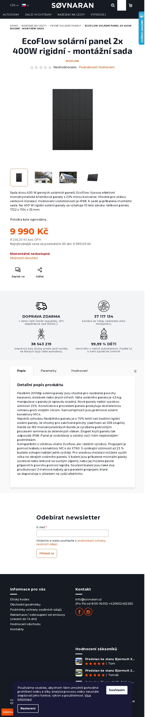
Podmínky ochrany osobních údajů (36, 609)
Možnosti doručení (24, 258)
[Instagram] (88, 612)
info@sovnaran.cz (88, 599)
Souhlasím (117, 690)
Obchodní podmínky (25, 604)
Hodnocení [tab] (79, 370)
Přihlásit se (46, 553)
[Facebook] (79, 612)
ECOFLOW (72, 61)
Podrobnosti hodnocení (96, 67)
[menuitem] (11, 15)
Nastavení (28, 708)
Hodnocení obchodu (25, 624)
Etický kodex (20, 599)
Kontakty (17, 629)
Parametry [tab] (49, 370)
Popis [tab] (21, 370)
